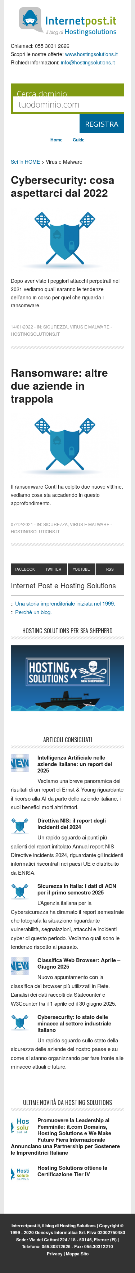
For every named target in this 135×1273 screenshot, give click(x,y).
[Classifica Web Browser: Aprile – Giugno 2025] (24, 969)
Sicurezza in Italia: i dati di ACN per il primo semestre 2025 (76, 889)
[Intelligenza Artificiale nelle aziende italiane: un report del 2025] (24, 766)
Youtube (81, 569)
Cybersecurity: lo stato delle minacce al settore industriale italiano (74, 1023)
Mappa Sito (77, 1253)
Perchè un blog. (33, 612)
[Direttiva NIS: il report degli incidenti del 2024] (24, 829)
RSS (110, 569)
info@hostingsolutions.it (88, 62)
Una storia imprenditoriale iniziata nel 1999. (65, 603)
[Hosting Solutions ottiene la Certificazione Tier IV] (24, 1176)
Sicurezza (55, 326)
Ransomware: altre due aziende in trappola (59, 385)
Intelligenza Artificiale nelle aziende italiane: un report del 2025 (74, 763)
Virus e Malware (89, 326)
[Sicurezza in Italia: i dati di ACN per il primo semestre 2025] (24, 895)
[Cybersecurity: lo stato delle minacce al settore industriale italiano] (24, 1026)
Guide (79, 139)
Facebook (25, 569)
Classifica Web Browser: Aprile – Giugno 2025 (78, 963)
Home (56, 139)
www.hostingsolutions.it (91, 54)
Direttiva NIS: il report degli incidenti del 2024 (71, 823)
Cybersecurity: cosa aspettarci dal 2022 (62, 186)
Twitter (53, 569)
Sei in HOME (25, 161)
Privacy (55, 1253)
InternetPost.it (67, 21)
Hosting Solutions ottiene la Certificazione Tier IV (72, 1171)
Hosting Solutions (78, 1225)
